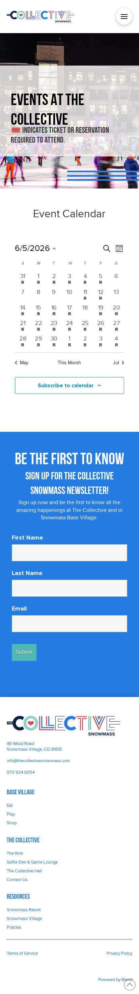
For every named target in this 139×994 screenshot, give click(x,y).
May (24, 363)
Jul (116, 363)
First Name (27, 537)
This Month (69, 363)
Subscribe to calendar (65, 385)
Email (19, 608)
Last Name (27, 573)
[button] (124, 16)
